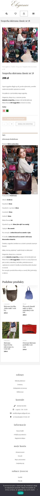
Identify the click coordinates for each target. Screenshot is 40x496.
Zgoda (20, 493)
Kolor (4, 107)
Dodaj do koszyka (25, 124)
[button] (6, 13)
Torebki (13, 67)
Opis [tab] (3, 135)
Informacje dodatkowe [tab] (10, 139)
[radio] (4, 110)
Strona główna (6, 67)
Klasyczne (19, 67)
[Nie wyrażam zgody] (37, 490)
